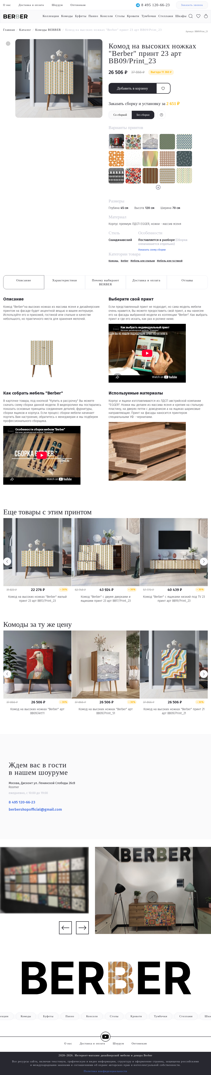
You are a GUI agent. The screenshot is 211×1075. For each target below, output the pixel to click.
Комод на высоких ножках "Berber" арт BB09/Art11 (37, 711)
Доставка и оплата (31, 4)
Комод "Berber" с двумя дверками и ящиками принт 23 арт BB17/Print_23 (106, 599)
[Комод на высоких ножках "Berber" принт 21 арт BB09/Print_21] (174, 665)
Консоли (106, 16)
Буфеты (80, 16)
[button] (8, 44)
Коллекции (51, 16)
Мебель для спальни (143, 260)
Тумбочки (148, 16)
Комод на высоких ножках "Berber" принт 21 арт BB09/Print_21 (174, 711)
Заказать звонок (192, 4)
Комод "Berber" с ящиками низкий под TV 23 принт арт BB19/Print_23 (174, 599)
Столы (120, 16)
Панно (93, 16)
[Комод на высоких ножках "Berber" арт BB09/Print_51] (106, 665)
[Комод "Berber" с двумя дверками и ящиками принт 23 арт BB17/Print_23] (106, 552)
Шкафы (180, 16)
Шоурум (57, 4)
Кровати (133, 16)
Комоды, (114, 260)
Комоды (67, 16)
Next (204, 562)
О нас (7, 4)
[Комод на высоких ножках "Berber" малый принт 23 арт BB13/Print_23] (37, 552)
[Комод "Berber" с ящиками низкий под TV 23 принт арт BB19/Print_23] (174, 552)
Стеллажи (165, 16)
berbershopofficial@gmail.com (36, 809)
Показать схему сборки (152, 249)
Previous (7, 562)
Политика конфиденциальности (105, 1071)
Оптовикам (78, 4)
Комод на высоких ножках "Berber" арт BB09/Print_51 (106, 711)
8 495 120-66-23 (155, 5)
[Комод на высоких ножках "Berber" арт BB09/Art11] (37, 665)
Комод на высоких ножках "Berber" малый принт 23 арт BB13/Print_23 (37, 599)
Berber (124, 260)
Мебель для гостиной (169, 260)
